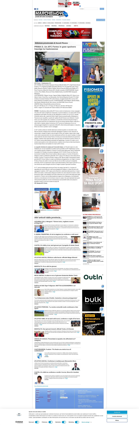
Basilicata (38, 391)
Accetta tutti (117, 412)
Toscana (48, 397)
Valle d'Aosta (49, 392)
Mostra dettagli (85, 422)
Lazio (37, 398)
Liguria (37, 399)
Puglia (48, 393)
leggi (57, 228)
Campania (38, 393)
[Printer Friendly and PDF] (36, 192)
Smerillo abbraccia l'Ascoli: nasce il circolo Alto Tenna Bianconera (95, 227)
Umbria (48, 400)
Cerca (102, 8)
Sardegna (49, 394)
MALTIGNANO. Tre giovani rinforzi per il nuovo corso (93, 252)
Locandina (62, 394)
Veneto (48, 401)
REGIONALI (54, 25)
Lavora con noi (63, 393)
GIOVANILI (68, 25)
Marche (37, 401)
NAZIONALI (47, 25)
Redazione (62, 390)
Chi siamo (62, 391)
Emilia (37, 394)
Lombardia (38, 400)
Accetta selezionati (117, 416)
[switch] (51, 422)
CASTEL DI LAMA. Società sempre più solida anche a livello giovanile (95, 261)
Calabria (37, 392)
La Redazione (49, 210)
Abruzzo (37, 390)
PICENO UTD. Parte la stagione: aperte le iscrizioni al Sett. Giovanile (95, 256)
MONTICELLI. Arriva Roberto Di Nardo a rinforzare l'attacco (94, 243)
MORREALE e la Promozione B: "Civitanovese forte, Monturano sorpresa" (94, 218)
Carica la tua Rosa (101, 19)
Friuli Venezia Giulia (39, 397)
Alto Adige (49, 399)
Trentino (48, 398)
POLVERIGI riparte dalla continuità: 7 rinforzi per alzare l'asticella (94, 238)
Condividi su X (54, 189)
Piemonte (49, 391)
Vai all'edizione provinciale (41, 386)
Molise (48, 390)
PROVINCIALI (61, 25)
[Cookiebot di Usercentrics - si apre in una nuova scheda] (19, 422)
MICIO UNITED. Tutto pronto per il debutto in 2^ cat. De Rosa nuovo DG (95, 232)
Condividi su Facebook (41, 189)
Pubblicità (62, 396)
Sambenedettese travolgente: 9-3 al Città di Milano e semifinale (95, 247)
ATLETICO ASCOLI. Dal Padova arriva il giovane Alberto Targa (94, 223)
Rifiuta (117, 420)
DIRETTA (76, 25)
